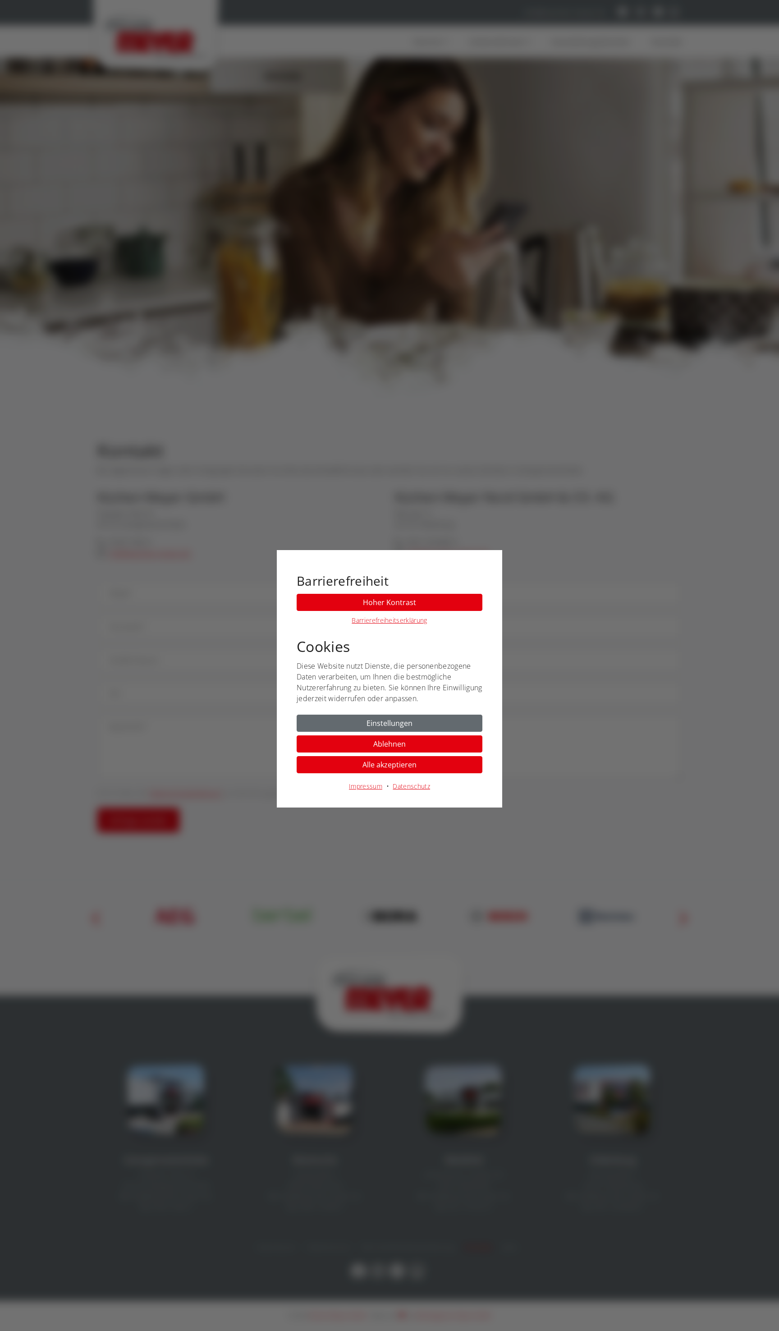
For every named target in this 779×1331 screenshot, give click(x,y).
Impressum (365, 786)
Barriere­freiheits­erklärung (389, 620)
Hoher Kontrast (389, 602)
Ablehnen (389, 744)
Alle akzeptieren (389, 765)
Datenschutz (411, 786)
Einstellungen (389, 723)
